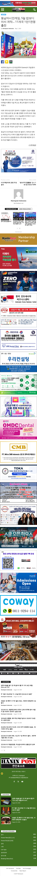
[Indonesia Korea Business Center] (18, 299)
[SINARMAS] (18, 515)
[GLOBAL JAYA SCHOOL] (18, 537)
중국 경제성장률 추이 (6, 221)
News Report (23, 870)
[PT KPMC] (18, 317)
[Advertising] (18, 160)
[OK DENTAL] (18, 339)
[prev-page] (17, 228)
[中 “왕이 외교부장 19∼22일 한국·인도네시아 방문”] (6, 811)
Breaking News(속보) (7, 858)
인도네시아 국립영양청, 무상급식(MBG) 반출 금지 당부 (18, 744)
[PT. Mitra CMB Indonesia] (18, 452)
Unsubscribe (14, 870)
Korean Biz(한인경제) (30, 219)
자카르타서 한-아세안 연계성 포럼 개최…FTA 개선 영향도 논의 (18, 223)
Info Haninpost (10, 868)
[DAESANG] (18, 628)
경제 (2, 843)
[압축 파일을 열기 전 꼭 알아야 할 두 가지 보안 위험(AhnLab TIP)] (6, 801)
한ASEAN (3, 14)
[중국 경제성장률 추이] (6, 216)
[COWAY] (18, 605)
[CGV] (18, 668)
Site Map (18, 868)
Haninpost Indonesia (8, 28)
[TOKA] (18, 472)
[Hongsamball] (18, 281)
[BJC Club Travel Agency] (18, 492)
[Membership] (18, 239)
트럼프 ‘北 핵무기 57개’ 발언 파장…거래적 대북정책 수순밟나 (23, 818)
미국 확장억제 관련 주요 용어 (9, 184)
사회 (2, 846)
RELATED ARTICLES (11, 209)
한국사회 (3, 855)
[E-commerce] (18, 407)
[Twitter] (19, 782)
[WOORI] (18, 362)
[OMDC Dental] (18, 429)
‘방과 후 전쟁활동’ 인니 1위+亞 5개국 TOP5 (28, 184)
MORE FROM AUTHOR (25, 209)
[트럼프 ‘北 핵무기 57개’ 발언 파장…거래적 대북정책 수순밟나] (6, 820)
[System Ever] (18, 384)
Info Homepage (27, 868)
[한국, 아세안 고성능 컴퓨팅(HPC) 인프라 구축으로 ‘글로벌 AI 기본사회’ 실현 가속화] (30, 216)
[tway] (18, 3)
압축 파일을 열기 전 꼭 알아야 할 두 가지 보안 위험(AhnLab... (23, 799)
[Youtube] (22, 782)
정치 (2, 834)
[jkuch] (18, 650)
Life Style (3, 849)
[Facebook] (15, 782)
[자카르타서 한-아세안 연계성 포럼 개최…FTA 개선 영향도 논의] (18, 216)
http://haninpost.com (18, 203)
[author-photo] (18, 194)
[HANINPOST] (18, 560)
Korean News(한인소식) (8, 837)
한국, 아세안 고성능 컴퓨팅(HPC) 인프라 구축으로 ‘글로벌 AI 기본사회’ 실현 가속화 (30, 223)
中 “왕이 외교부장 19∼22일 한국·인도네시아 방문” (16, 694)
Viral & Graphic (5, 219)
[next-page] (20, 228)
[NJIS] (18, 583)
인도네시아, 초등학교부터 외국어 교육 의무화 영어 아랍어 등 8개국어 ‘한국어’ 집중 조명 (18, 710)
